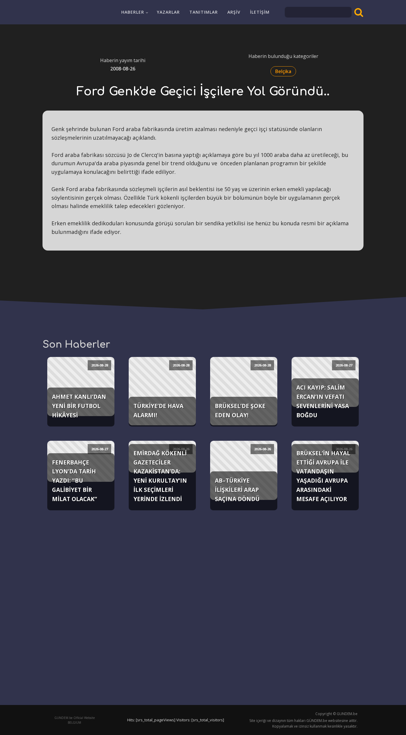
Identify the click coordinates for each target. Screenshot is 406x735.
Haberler (132, 12)
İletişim (260, 12)
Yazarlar (168, 12)
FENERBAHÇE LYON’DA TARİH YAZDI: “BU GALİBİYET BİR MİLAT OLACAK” (74, 480)
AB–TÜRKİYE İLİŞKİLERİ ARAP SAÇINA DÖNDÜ (237, 489)
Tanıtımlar (203, 12)
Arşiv (233, 12)
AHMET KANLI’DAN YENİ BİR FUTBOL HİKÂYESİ (79, 406)
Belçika (283, 71)
